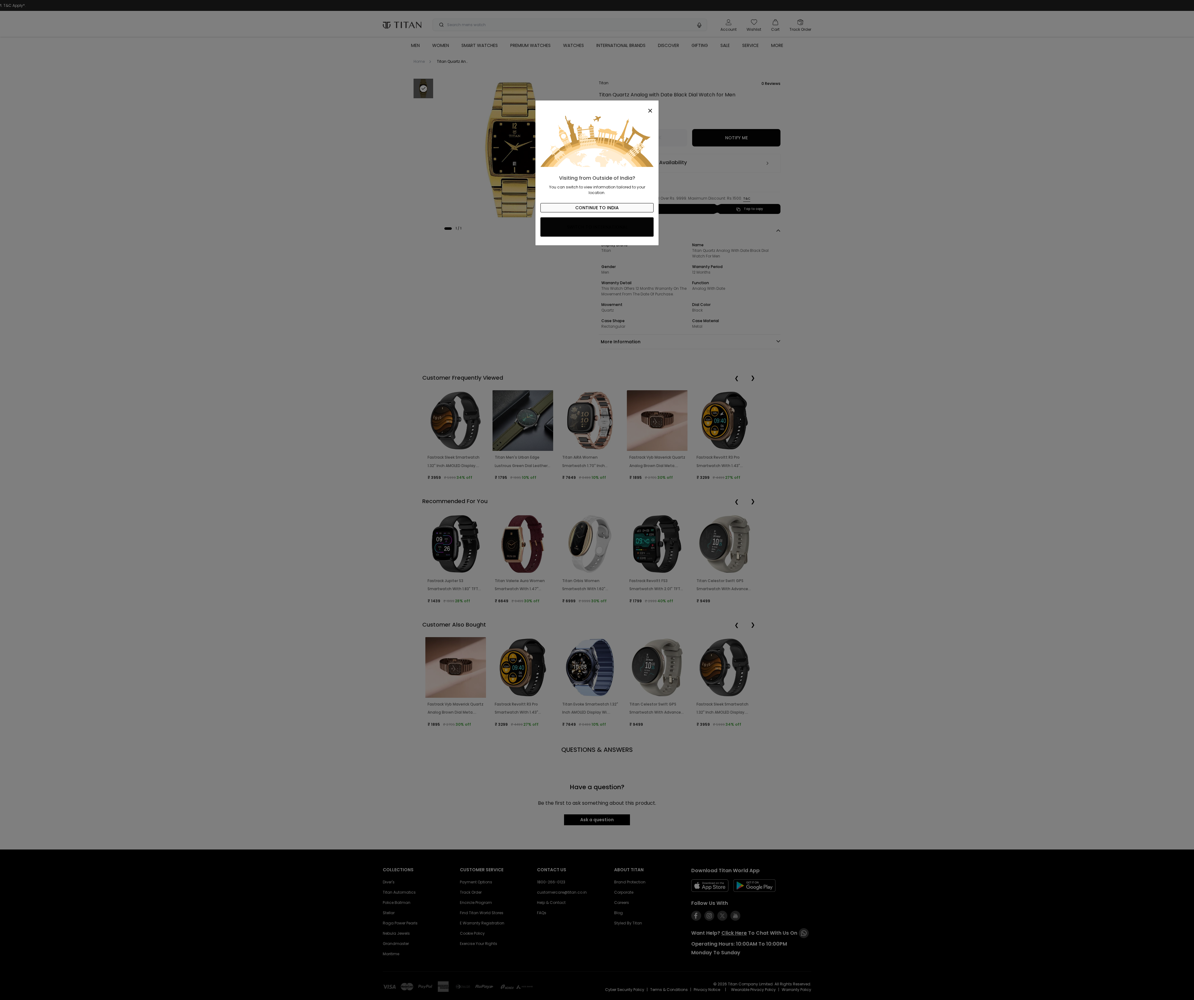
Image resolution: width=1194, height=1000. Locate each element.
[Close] (597, 107)
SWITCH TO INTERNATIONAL (597, 227)
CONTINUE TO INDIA (597, 208)
